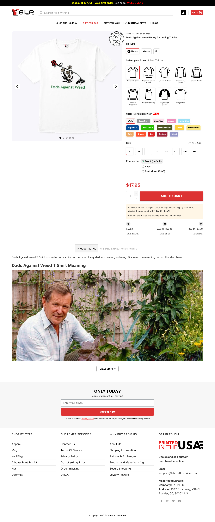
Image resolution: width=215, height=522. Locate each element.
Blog (155, 23)
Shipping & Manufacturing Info (118, 249)
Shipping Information (123, 450)
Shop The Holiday (66, 23)
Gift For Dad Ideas (143, 34)
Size (164, 142)
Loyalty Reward (119, 474)
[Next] (115, 86)
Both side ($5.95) (155, 171)
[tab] (86, 248)
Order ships (164, 233)
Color (139, 113)
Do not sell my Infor (73, 462)
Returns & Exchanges (123, 456)
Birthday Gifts (137, 23)
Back (148, 166)
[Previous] (17, 86)
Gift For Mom (112, 23)
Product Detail (87, 249)
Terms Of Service (71, 450)
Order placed (132, 233)
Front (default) (153, 161)
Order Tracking (70, 468)
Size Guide (197, 143)
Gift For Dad (90, 23)
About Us (115, 444)
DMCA (65, 474)
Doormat (17, 474)
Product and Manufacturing (127, 462)
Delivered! (198, 233)
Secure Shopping (120, 468)
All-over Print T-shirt (24, 462)
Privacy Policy (88, 418)
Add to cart (171, 196)
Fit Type (130, 43)
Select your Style (136, 60)
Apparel (16, 444)
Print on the (132, 161)
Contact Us (68, 444)
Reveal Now (107, 412)
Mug (14, 450)
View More (106, 368)
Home (128, 34)
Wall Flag (17, 456)
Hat (14, 468)
